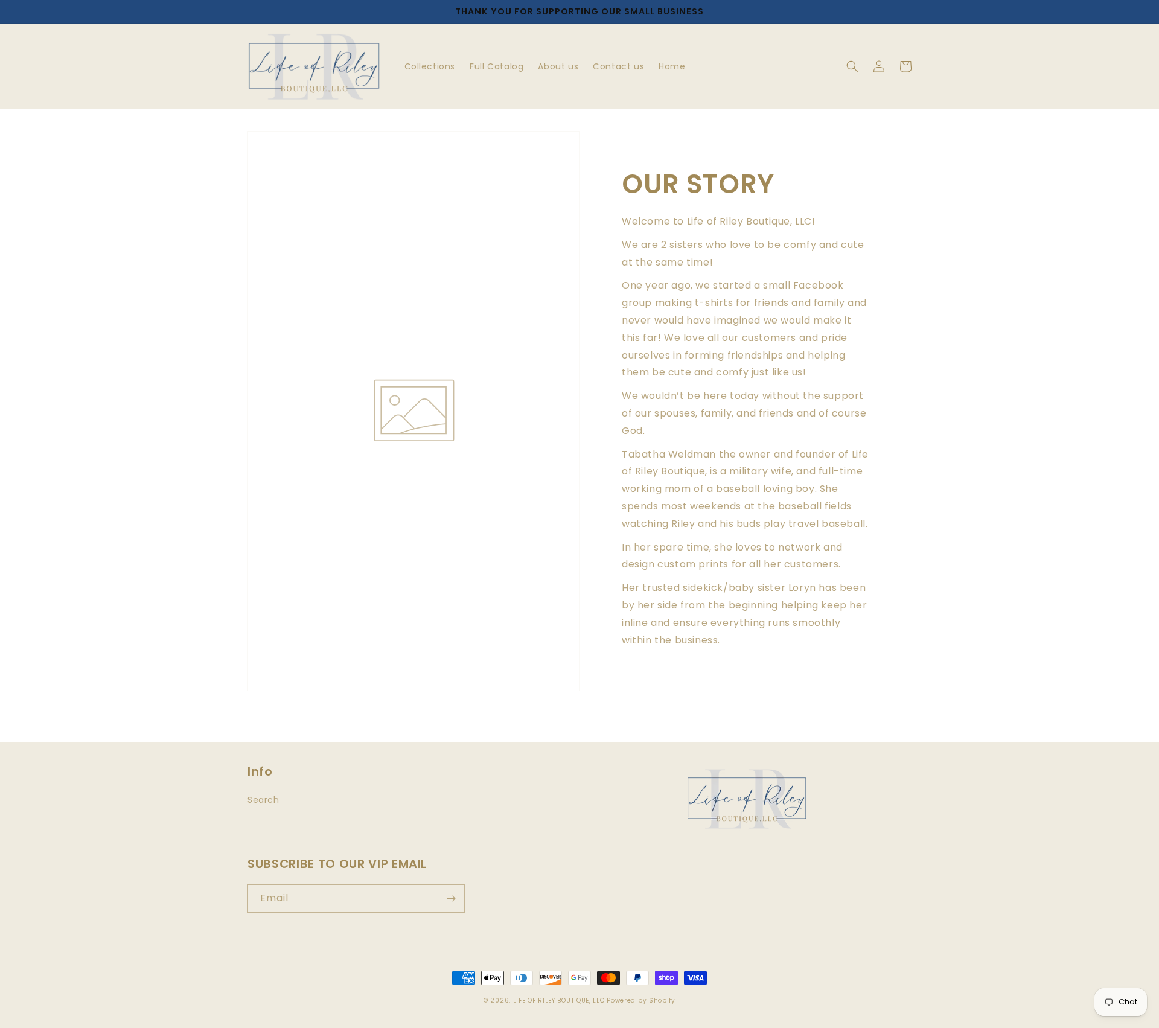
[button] (852, 66)
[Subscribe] (451, 898)
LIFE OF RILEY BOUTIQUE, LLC (559, 1000)
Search (263, 800)
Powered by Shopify (641, 1000)
